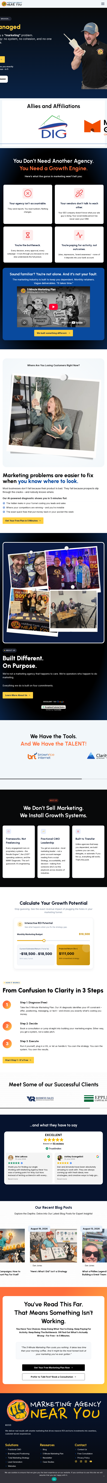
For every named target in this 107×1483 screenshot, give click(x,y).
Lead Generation (15, 1461)
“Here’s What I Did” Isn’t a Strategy (48, 1271)
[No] (103, 1476)
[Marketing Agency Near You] (11, 4)
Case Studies (48, 1461)
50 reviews (58, 1143)
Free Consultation (85, 1453)
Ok (54, 1479)
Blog (45, 1449)
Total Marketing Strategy (18, 1457)
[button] (53, 701)
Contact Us (82, 1449)
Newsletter (47, 1457)
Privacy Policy (84, 1457)
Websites (12, 1466)
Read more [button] (13, 1179)
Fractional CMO (14, 1449)
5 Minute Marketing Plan (53, 1453)
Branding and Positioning (18, 1453)
